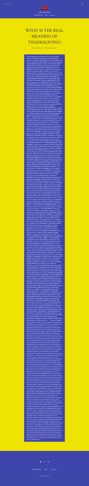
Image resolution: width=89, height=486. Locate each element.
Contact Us (52, 15)
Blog (46, 15)
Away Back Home (38, 15)
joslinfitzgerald (39, 48)
